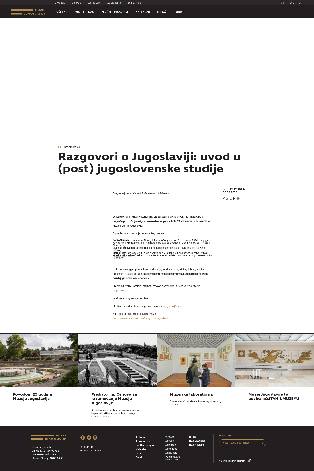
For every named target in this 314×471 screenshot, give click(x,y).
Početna (61, 11)
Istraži (162, 11)
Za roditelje (94, 2)
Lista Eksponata (197, 440)
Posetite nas (84, 11)
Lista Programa (196, 444)
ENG (292, 2)
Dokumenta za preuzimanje (172, 458)
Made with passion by (232, 461)
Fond (178, 11)
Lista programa (71, 147)
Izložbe (192, 436)
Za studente (114, 2)
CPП (301, 2)
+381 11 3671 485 (90, 450)
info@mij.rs (86, 446)
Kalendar (143, 11)
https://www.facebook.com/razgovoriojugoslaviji (140, 318)
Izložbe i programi (115, 11)
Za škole (76, 2)
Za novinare (134, 2)
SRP (283, 2)
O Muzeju (60, 2)
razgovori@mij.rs (172, 306)
